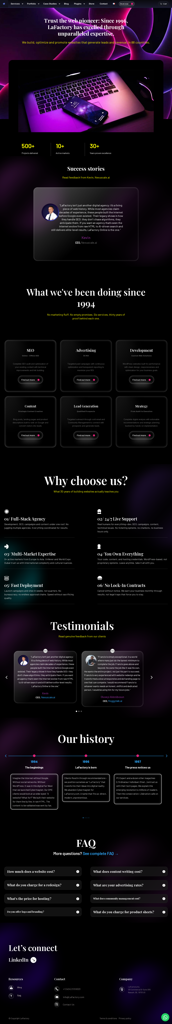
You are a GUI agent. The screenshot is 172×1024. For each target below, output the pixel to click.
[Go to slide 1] (76, 711)
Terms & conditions (108, 1018)
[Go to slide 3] (81, 711)
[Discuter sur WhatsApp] (165, 1017)
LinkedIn (18, 959)
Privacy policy (125, 1018)
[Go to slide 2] (79, 711)
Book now (124, 4)
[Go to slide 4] (88, 817)
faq (19, 995)
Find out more (28, 379)
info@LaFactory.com (73, 997)
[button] (6, 677)
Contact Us (68, 1004)
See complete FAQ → (101, 853)
